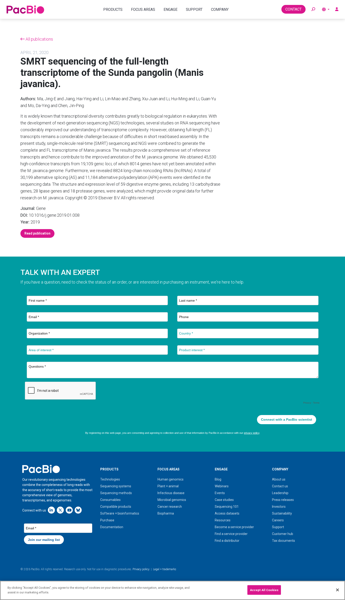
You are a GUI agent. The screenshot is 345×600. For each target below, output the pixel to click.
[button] (313, 9)
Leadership (280, 493)
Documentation (111, 527)
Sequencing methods (116, 493)
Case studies (224, 500)
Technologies (110, 479)
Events (220, 493)
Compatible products (115, 506)
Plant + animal (168, 486)
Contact (293, 9)
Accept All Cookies (264, 590)
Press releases (283, 500)
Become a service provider (234, 527)
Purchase (107, 520)
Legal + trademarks (164, 569)
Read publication (37, 233)
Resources (222, 520)
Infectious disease (170, 493)
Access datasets (227, 513)
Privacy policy (141, 569)
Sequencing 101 (227, 506)
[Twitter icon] (60, 510)
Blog (218, 479)
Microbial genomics (171, 500)
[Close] (337, 590)
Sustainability (282, 513)
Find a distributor (227, 540)
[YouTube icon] (69, 510)
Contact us (280, 486)
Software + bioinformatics (119, 513)
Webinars (222, 486)
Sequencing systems (115, 486)
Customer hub (282, 534)
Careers (278, 520)
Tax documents (283, 540)
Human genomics (170, 479)
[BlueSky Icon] (78, 510)
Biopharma (165, 513)
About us (278, 479)
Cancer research (169, 506)
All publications (39, 39)
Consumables (110, 500)
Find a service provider (231, 534)
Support (278, 527)
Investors (279, 506)
